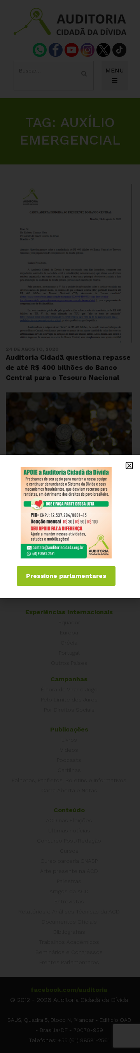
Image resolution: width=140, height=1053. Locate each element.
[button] (129, 465)
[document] (70, 526)
